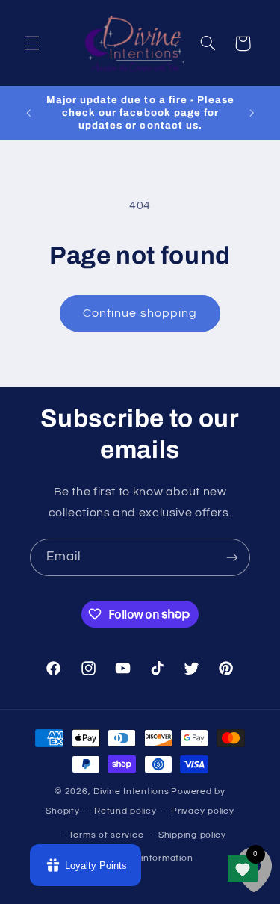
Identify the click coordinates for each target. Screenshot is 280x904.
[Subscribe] (232, 557)
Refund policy (125, 811)
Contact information (147, 858)
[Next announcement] (251, 112)
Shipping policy (192, 835)
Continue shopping (140, 313)
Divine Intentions (131, 791)
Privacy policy (202, 811)
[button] (31, 43)
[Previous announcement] (28, 112)
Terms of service (106, 835)
